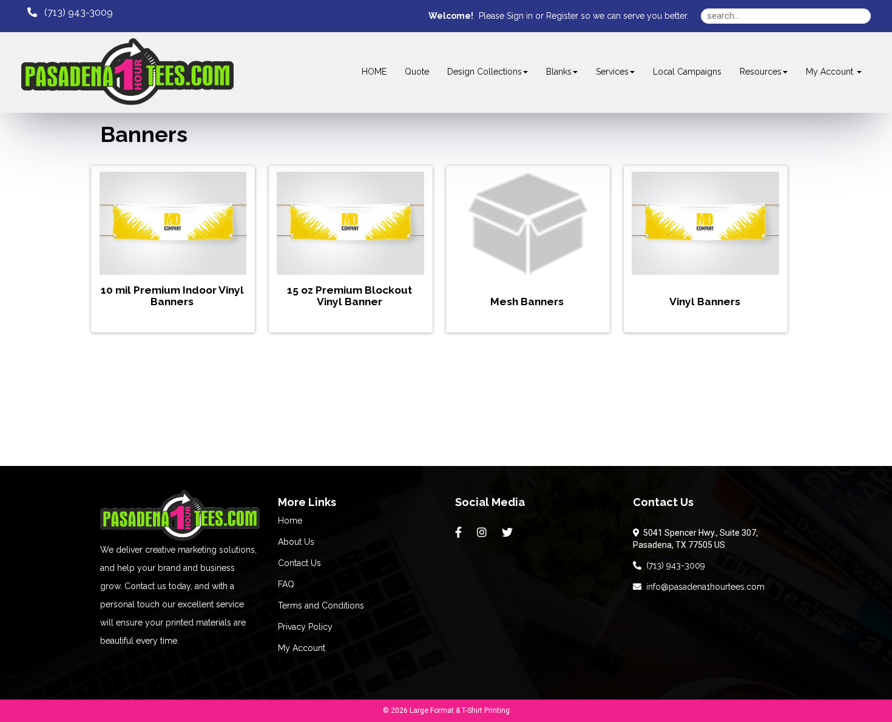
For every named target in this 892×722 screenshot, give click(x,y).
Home (290, 520)
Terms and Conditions (321, 605)
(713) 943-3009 (673, 565)
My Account (301, 648)
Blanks (559, 71)
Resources (761, 71)
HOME (374, 71)
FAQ (286, 584)
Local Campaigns (687, 71)
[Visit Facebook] (460, 533)
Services (612, 71)
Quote (417, 71)
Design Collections (484, 71)
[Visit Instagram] (483, 533)
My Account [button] (831, 71)
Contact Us (299, 563)
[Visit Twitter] (509, 533)
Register (562, 16)
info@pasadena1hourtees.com (703, 587)
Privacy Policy (305, 627)
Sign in (520, 16)
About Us (296, 542)
